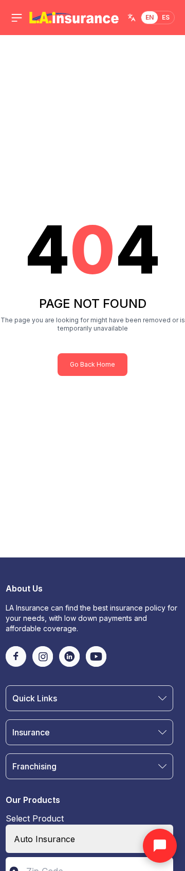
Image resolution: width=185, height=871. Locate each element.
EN (149, 17)
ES (166, 17)
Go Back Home (92, 364)
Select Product (35, 818)
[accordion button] (162, 698)
